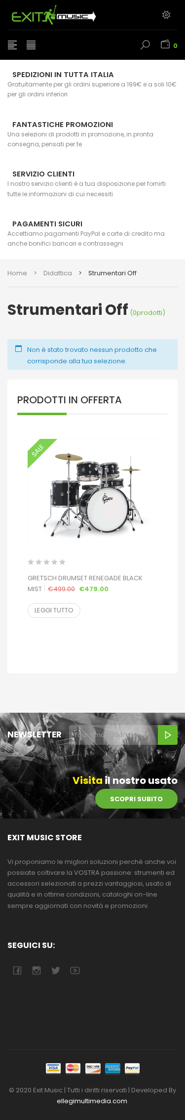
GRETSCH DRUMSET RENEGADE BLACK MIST (93, 583)
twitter (55, 970)
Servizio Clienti (43, 174)
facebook (17, 970)
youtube (75, 970)
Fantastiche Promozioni (62, 124)
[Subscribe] (168, 735)
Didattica (57, 273)
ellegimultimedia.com (92, 1101)
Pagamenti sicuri (47, 224)
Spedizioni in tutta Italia (63, 75)
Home (17, 273)
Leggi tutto (54, 610)
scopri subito (136, 799)
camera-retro (36, 970)
